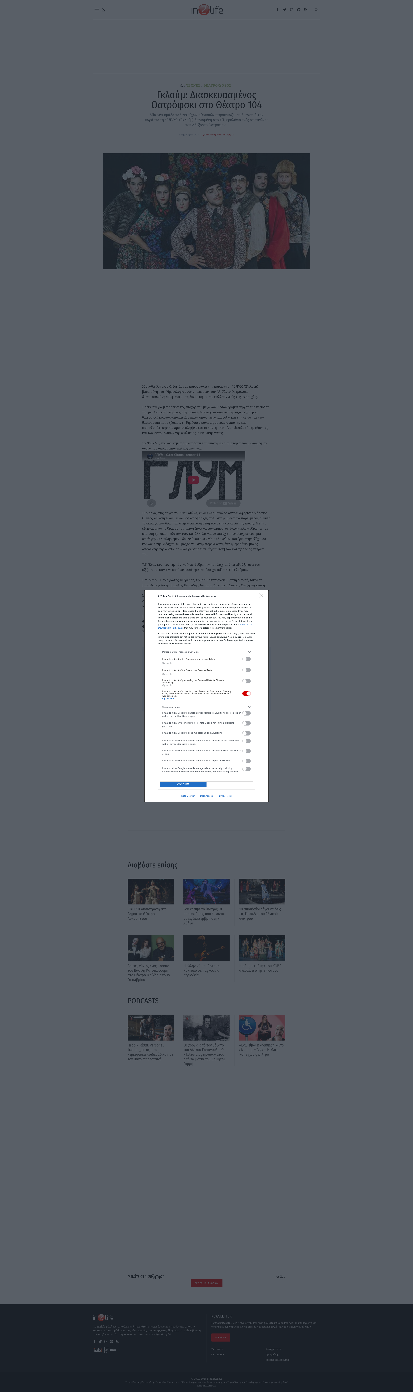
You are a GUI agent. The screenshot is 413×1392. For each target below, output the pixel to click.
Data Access (206, 796)
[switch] (246, 659)
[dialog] (206, 696)
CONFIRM (183, 784)
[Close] (262, 596)
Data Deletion (188, 796)
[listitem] (206, 652)
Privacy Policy (225, 796)
